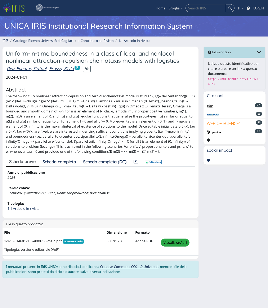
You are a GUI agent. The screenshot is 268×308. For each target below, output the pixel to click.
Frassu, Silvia (61, 68)
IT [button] (239, 8)
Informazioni (221, 52)
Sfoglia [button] (174, 8)
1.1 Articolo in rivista (134, 40)
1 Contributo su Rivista (96, 40)
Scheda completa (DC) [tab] (104, 161)
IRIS (6, 40)
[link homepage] (15, 8)
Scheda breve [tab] (22, 161)
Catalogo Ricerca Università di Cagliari (43, 40)
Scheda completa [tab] (59, 161)
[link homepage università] (47, 8)
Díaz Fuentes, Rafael (26, 68)
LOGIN (258, 8)
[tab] (135, 161)
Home (160, 8)
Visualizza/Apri (175, 242)
